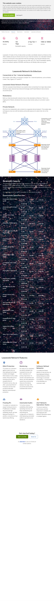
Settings (19, 15)
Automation (26, 31)
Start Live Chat (22, 436)
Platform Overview (5, 31)
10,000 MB (24, 203)
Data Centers (19, 31)
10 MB (22, 200)
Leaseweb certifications (36, 31)
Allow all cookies (9, 15)
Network (13, 31)
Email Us (33, 436)
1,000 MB (40, 200)
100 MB (31, 200)
